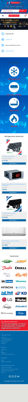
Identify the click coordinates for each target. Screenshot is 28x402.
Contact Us (9, 39)
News (2, 360)
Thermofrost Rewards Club (7, 354)
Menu (2, 15)
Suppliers (3, 352)
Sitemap (3, 372)
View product (13, 163)
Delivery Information (6, 340)
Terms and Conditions (6, 367)
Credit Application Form (6, 338)
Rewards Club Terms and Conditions (10, 369)
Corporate (3, 349)
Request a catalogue (14, 15)
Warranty (3, 343)
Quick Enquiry (19, 6)
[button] (1, 24)
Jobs (2, 351)
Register (12, 6)
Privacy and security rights (7, 370)
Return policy (4, 342)
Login (7, 6)
